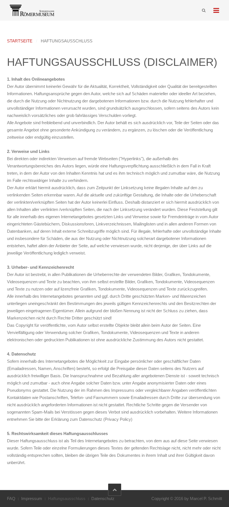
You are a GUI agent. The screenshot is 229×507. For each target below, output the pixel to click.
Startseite (19, 41)
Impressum (31, 498)
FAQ (11, 498)
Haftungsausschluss (66, 498)
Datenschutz (103, 498)
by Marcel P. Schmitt (203, 498)
